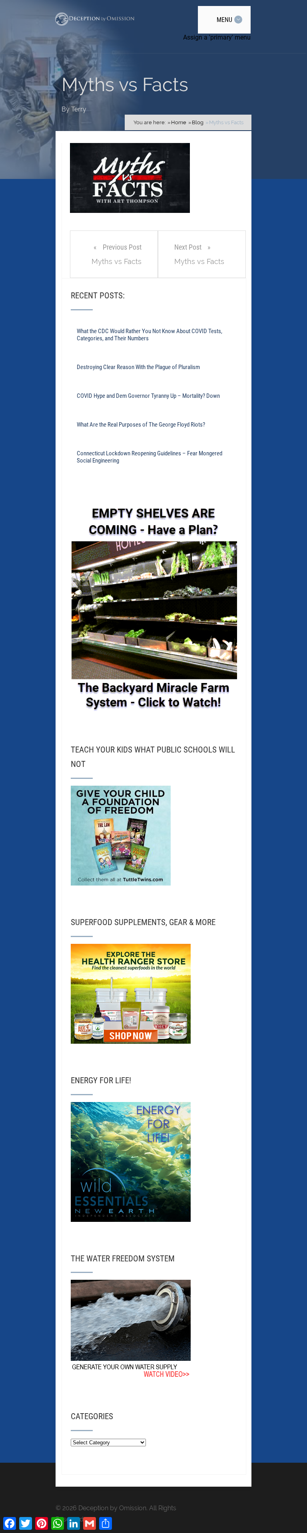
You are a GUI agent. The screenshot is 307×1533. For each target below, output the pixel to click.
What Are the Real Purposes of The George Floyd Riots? (141, 424)
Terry (78, 109)
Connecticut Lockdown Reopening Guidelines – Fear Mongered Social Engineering (149, 457)
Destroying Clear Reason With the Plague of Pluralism (138, 367)
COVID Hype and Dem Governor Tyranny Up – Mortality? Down (148, 395)
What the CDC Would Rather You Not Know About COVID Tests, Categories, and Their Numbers (149, 335)
